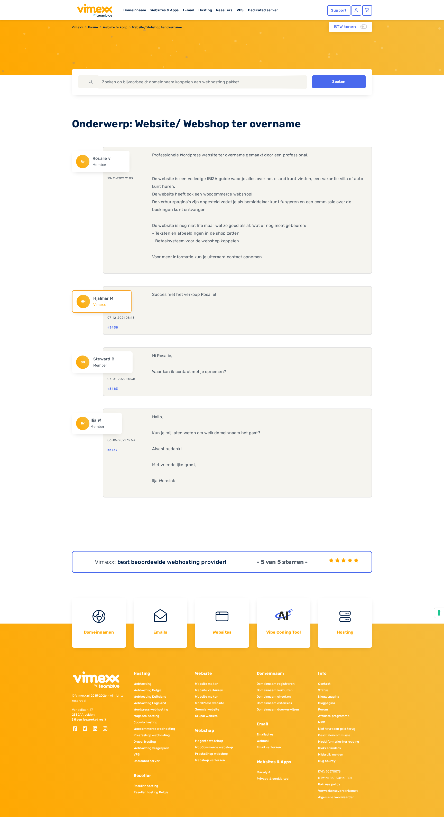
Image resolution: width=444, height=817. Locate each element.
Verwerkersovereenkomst (338, 791)
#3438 (112, 327)
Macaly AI (264, 772)
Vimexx (77, 27)
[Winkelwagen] (367, 10)
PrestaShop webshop (211, 754)
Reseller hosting (146, 786)
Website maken (206, 684)
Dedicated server (263, 10)
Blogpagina (326, 703)
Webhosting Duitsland (150, 696)
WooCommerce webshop (214, 747)
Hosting (205, 10)
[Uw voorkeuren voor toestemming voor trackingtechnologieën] (439, 613)
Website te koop (115, 27)
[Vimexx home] (92, 9)
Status (323, 690)
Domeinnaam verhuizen (275, 690)
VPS (240, 10)
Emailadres (265, 734)
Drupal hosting (145, 741)
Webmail (263, 741)
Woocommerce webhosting (154, 729)
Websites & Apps (164, 10)
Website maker (206, 696)
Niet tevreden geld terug (336, 729)
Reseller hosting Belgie (151, 792)
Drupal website (206, 716)
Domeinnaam (134, 10)
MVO (321, 722)
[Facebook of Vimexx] (77, 729)
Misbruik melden (330, 754)
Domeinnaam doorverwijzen (278, 709)
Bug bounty (326, 761)
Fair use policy (329, 784)
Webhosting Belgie (148, 690)
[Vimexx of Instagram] (106, 729)
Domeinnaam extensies (274, 703)
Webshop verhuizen (210, 760)
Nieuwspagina (328, 696)
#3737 (112, 450)
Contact (324, 684)
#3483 (112, 388)
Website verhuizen (209, 690)
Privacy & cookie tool (273, 778)
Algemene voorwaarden (336, 797)
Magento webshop (209, 741)
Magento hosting (146, 716)
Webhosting (142, 684)
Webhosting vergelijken (151, 748)
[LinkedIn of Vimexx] (97, 729)
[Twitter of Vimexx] (87, 729)
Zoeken (338, 81)
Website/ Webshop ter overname (157, 27)
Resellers (224, 10)
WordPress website (209, 703)
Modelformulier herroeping (338, 741)
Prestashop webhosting (152, 735)
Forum (93, 27)
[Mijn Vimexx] (356, 10)
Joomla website (207, 709)
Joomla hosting (145, 722)
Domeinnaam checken (274, 696)
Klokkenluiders (329, 748)
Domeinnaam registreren (275, 684)
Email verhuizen (269, 747)
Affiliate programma (333, 716)
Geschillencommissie (334, 735)
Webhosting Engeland (150, 703)
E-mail (188, 10)
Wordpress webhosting (151, 709)
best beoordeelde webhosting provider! (172, 561)
